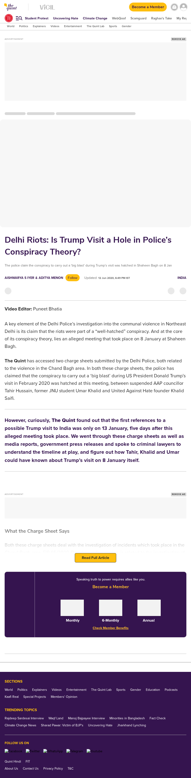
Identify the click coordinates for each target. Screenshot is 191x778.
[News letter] (174, 7)
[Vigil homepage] (47, 9)
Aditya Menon (51, 278)
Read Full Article (95, 557)
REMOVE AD (178, 39)
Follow (72, 278)
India (181, 278)
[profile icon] (183, 7)
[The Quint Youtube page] (94, 751)
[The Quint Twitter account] (33, 751)
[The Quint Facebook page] (13, 751)
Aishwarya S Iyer (19, 278)
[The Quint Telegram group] (74, 751)
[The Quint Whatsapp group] (53, 751)
